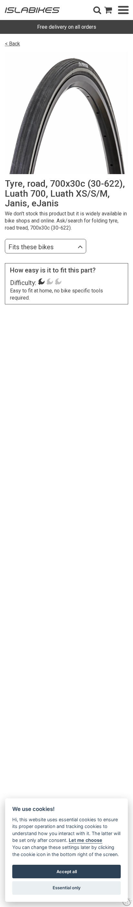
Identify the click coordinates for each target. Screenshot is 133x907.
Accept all (66, 871)
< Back (12, 44)
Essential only (67, 887)
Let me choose (85, 840)
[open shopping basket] (108, 10)
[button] (97, 10)
